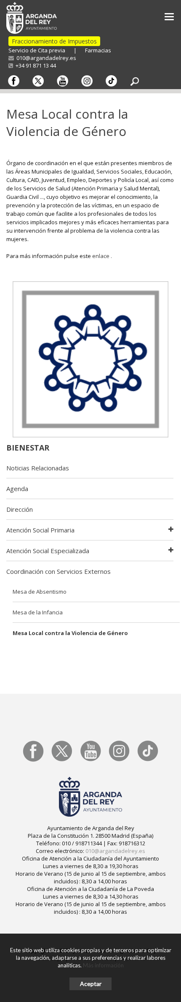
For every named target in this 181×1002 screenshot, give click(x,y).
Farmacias (98, 50)
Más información (103, 965)
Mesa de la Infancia (38, 612)
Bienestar (27, 448)
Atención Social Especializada (47, 550)
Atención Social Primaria (40, 530)
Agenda (17, 488)
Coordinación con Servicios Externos (58, 571)
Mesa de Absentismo (40, 591)
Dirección (19, 509)
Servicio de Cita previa (36, 50)
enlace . (102, 256)
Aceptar (90, 983)
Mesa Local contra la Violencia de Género (70, 633)
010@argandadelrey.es (45, 58)
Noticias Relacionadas (37, 468)
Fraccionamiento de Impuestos (54, 41)
